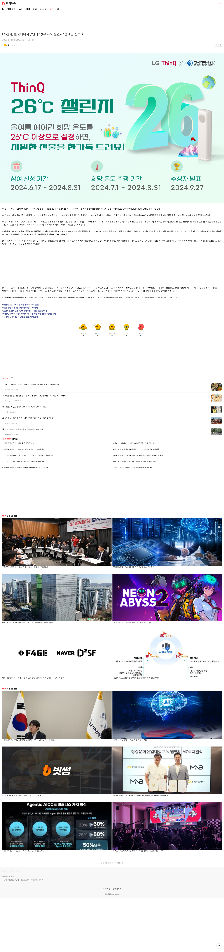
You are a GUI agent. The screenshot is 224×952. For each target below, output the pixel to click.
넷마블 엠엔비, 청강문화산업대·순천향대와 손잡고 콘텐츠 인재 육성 (140, 795)
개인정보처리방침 (13, 880)
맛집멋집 (8, 390)
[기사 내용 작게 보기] (217, 46)
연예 (28, 9)
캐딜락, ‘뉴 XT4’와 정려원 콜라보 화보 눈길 (21, 304)
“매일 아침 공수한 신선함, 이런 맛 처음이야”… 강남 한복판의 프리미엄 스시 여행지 (35, 396)
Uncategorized (9, 401)
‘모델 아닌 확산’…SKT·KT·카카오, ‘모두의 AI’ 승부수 (134, 567)
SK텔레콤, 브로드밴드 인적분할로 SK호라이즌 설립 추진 (135, 678)
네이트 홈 (106, 889)
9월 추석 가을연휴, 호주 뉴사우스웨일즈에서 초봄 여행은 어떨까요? (29, 418)
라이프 (43, 9)
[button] (219, 946)
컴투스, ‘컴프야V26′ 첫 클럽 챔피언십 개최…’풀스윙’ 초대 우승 (138, 851)
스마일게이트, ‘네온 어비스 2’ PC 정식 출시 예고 (132, 622)
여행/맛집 (11, 9)
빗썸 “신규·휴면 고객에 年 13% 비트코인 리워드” (22, 795)
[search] (220, 3)
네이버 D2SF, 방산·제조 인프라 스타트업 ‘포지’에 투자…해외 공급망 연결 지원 (34, 678)
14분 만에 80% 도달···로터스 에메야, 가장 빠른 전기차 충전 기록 (29, 314)
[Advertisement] (112, 20)
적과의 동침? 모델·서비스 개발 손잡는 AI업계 (130, 740)
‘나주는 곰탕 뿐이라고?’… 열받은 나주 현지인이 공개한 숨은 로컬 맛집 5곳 (32, 384)
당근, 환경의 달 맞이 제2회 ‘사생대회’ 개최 (20, 307)
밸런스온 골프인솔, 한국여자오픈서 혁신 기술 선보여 (25, 311)
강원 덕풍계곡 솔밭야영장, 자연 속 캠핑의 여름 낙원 (24, 429)
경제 (35, 9)
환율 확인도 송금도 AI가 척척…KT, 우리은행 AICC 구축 (25, 851)
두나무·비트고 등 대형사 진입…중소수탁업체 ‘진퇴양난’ (25, 567)
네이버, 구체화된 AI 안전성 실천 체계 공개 (20, 317)
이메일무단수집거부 (37, 880)
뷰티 (21, 9)
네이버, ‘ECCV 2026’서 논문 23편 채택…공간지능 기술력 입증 (27, 622)
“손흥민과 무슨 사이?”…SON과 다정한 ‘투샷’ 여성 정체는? (26, 407)
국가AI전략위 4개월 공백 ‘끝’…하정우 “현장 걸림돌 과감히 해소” (28, 740)
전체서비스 (117, 889)
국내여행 (8, 434)
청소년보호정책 (24, 880)
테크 (52, 9)
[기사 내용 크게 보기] (220, 45)
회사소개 (4, 880)
